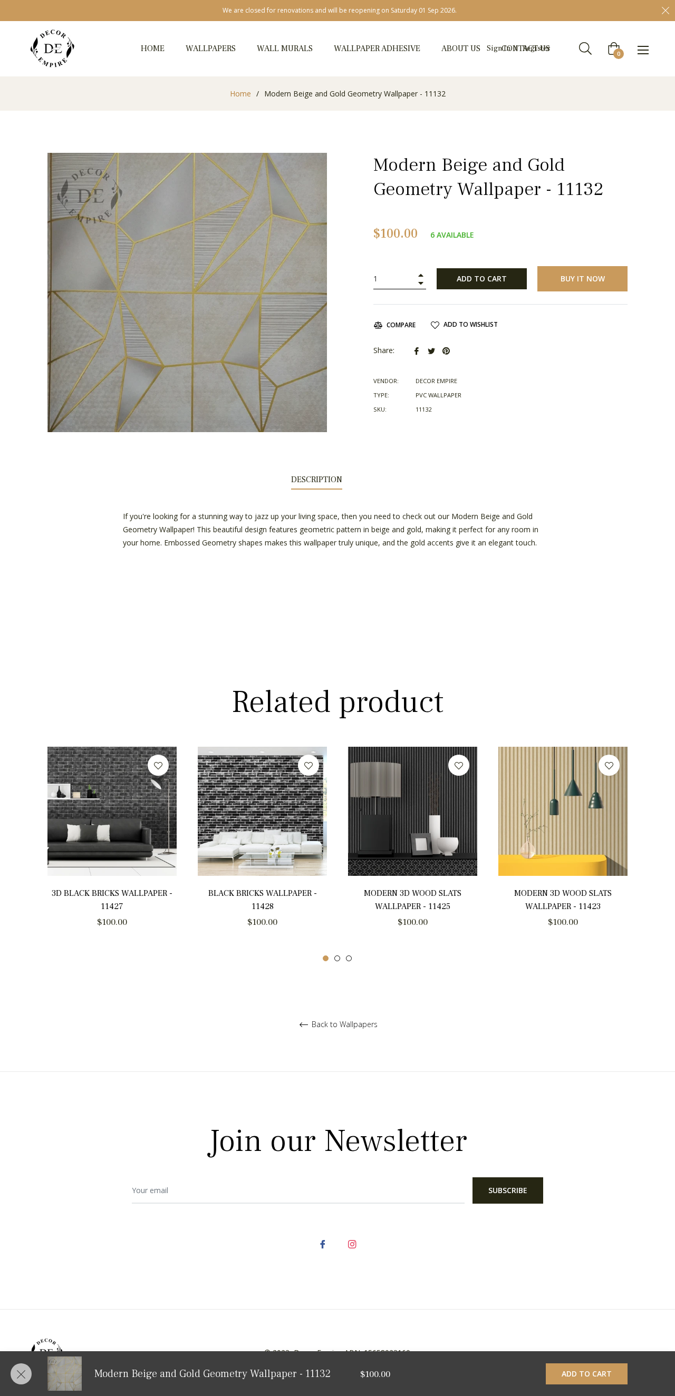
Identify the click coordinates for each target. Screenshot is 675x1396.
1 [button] (326, 958)
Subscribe (507, 1190)
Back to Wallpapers (344, 1024)
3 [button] (349, 958)
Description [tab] (316, 479)
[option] (112, 854)
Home (240, 94)
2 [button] (337, 958)
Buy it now (583, 279)
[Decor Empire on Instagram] (352, 1243)
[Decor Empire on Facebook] (323, 1243)
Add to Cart (587, 1374)
